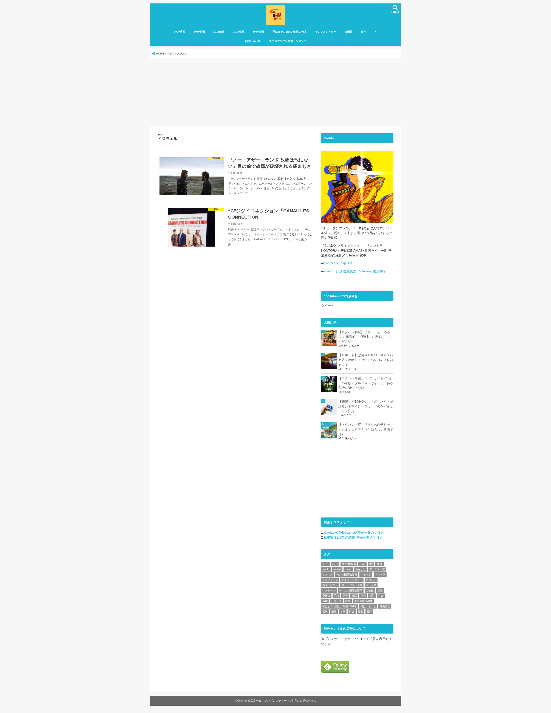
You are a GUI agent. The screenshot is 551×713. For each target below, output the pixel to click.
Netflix (326, 569)
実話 (354, 595)
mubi (379, 563)
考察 (342, 611)
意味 (363, 595)
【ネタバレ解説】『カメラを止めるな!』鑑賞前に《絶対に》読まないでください (364, 336)
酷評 (369, 611)
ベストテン (328, 590)
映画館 (348, 31)
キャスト (366, 574)
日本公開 (336, 601)
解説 (351, 611)
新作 (325, 601)
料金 (380, 595)
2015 (325, 563)
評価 (360, 611)
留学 (325, 611)
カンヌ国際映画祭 (346, 574)
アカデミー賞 (377, 569)
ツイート (327, 305)
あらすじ (360, 569)
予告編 (326, 595)
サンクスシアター (325, 31)
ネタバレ (371, 579)
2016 (335, 563)
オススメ (327, 574)
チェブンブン (330, 579)
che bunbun (349, 563)
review (337, 569)
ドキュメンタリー (352, 579)
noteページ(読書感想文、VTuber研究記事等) (355, 271)
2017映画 (238, 31)
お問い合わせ (252, 41)
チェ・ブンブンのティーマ (272, 700)
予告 (380, 590)
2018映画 (218, 31)
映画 (347, 601)
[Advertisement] (275, 92)
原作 (345, 595)
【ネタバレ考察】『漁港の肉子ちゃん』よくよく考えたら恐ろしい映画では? (365, 429)
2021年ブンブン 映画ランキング (287, 41)
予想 (336, 595)
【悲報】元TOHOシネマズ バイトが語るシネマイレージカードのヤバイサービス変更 (365, 406)
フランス (371, 585)
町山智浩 (385, 606)
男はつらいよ (368, 606)
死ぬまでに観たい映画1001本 (289, 31)
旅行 (363, 31)
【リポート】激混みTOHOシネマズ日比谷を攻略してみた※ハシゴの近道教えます (365, 359)
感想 (372, 595)
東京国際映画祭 (363, 601)
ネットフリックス (352, 585)
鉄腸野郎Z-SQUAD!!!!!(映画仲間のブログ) (354, 537)
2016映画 (258, 31)
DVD (362, 563)
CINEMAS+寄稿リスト (339, 263)
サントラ (380, 574)
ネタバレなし (330, 585)
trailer (348, 569)
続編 (333, 611)
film (371, 563)
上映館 (370, 590)
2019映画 (199, 31)
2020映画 (179, 31)
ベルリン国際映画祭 (350, 590)
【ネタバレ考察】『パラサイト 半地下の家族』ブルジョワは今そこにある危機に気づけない (365, 383)
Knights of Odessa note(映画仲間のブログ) (354, 532)
